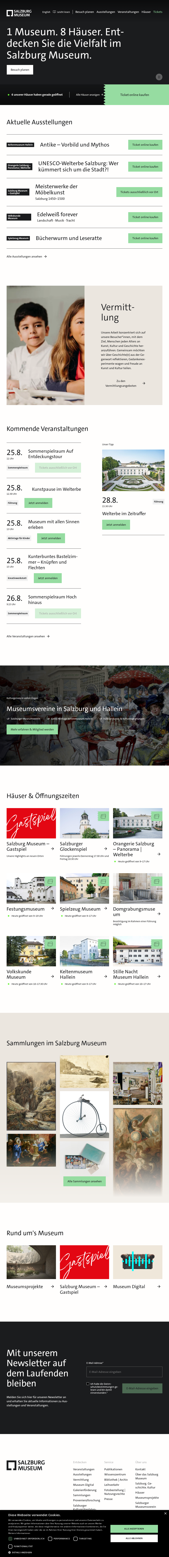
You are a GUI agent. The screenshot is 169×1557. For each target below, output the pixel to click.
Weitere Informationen (19, 1533)
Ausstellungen (106, 12)
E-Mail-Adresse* (94, 1363)
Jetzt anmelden (38, 503)
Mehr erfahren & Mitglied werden (32, 729)
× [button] (165, 1513)
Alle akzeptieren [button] (134, 1528)
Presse (108, 1499)
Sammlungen (81, 1495)
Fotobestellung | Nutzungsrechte (114, 1492)
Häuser (146, 12)
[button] (57, 1552)
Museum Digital (83, 1485)
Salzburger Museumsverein (145, 1505)
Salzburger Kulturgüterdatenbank (84, 1509)
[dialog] (84, 1533)
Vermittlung (81, 1480)
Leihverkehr (111, 1485)
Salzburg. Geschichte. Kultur (145, 1485)
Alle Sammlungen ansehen (85, 1181)
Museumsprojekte (147, 1498)
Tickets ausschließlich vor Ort (139, 192)
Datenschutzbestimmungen (102, 1385)
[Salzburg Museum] (19, 13)
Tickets (157, 12)
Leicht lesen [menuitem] (63, 12)
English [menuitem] (46, 12)
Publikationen (113, 1469)
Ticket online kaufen (145, 145)
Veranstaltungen (128, 12)
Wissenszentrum (115, 1474)
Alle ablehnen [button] (134, 1538)
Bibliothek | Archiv (116, 1480)
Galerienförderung (85, 1490)
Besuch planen (84, 12)
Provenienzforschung (86, 1500)
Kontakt (140, 1469)
